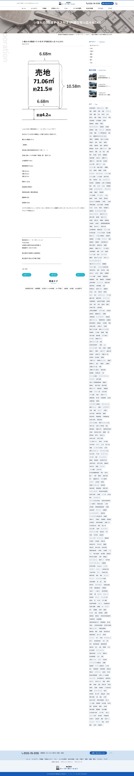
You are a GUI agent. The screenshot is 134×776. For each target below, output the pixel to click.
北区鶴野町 (108, 279)
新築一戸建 (99, 161)
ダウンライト (107, 189)
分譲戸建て (99, 388)
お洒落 (104, 170)
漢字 (102, 472)
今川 (107, 531)
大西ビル (91, 591)
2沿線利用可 (92, 619)
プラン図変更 (92, 195)
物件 (100, 348)
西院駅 (109, 348)
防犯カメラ (91, 235)
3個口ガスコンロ (103, 214)
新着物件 (100, 725)
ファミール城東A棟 (99, 666)
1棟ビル (107, 712)
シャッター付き (104, 597)
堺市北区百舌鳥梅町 (103, 491)
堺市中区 (91, 584)
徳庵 (98, 251)
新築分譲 (107, 220)
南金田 (90, 687)
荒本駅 (105, 326)
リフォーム (101, 130)
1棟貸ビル (91, 519)
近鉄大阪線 (91, 709)
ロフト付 (99, 653)
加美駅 (104, 313)
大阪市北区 (108, 130)
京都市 (96, 351)
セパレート (105, 594)
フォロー (98, 569)
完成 (90, 179)
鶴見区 (90, 198)
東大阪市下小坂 (103, 460)
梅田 (90, 186)
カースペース (100, 538)
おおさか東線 (100, 204)
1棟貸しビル (107, 522)
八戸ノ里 (91, 457)
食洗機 (90, 220)
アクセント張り (92, 267)
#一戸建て (59, 288)
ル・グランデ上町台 (98, 447)
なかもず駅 (91, 164)
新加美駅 (107, 204)
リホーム (100, 603)
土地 (23, 269)
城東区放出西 (92, 653)
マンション (91, 722)
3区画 (90, 114)
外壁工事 (91, 547)
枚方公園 (104, 703)
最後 (95, 410)
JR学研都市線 (92, 229)
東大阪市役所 (92, 108)
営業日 (101, 273)
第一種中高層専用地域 (94, 472)
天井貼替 (97, 541)
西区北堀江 (103, 369)
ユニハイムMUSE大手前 (94, 500)
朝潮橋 (101, 220)
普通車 (90, 460)
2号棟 (90, 304)
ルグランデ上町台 (93, 422)
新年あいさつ (99, 288)
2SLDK (95, 207)
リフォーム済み (92, 715)
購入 (91, 60)
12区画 (104, 120)
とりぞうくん (97, 672)
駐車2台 (91, 672)
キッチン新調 (92, 176)
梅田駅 (97, 217)
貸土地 (97, 398)
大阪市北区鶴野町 (93, 310)
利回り (105, 690)
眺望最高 (103, 519)
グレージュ (98, 510)
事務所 (94, 111)
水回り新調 (98, 379)
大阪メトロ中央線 (104, 139)
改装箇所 (108, 320)
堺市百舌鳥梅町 (99, 522)
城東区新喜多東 (92, 550)
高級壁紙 (104, 264)
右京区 (104, 348)
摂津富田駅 (98, 416)
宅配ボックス (92, 388)
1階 (108, 432)
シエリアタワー (106, 407)
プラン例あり (105, 335)
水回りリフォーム (93, 320)
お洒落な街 (97, 373)
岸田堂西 (100, 613)
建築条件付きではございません (100, 136)
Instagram (99, 566)
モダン (90, 295)
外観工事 (103, 541)
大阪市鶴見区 (92, 251)
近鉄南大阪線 (106, 584)
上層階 (104, 662)
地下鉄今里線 (92, 566)
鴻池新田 (91, 313)
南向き (100, 441)
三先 (90, 136)
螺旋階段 (98, 709)
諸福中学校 (98, 298)
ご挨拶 (97, 528)
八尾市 (94, 725)
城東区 (104, 609)
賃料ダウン (102, 435)
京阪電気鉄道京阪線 (99, 507)
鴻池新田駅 (91, 158)
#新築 (66, 288)
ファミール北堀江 (93, 376)
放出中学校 (104, 547)
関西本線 (91, 631)
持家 (108, 151)
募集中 (99, 475)
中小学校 (106, 441)
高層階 (106, 167)
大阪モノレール (92, 659)
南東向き (97, 616)
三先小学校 (91, 413)
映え (95, 295)
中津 (94, 186)
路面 (107, 332)
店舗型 (98, 606)
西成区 (105, 142)
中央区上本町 (92, 438)
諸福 (95, 114)
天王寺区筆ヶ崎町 (93, 712)
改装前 (90, 391)
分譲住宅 (96, 145)
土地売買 (91, 223)
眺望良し (105, 382)
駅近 (90, 497)
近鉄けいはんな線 (93, 329)
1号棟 (100, 556)
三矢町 (105, 697)
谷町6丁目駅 (99, 463)
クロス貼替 (99, 176)
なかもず (105, 117)
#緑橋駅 (37, 288)
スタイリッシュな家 (93, 531)
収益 (101, 341)
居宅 (96, 142)
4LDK (107, 114)
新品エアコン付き (98, 257)
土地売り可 (97, 354)
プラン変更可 (104, 479)
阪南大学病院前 (100, 700)
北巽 (96, 613)
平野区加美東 (92, 204)
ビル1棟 (107, 666)
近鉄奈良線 (95, 669)
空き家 (107, 722)
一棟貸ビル (99, 326)
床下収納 (107, 560)
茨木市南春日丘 (100, 678)
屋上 (90, 669)
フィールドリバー (103, 457)
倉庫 (102, 718)
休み (96, 647)
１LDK (106, 195)
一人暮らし (97, 591)
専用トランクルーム (93, 451)
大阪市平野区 (92, 282)
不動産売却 (106, 715)
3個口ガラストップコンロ (94, 264)
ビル (105, 345)
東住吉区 (102, 531)
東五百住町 (91, 416)
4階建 (90, 447)
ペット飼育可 (92, 504)
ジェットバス (92, 678)
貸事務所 (91, 130)
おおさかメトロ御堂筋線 (94, 201)
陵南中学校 (91, 575)
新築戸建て (108, 678)
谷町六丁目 (91, 426)
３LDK (103, 186)
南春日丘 (105, 653)
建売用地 (91, 148)
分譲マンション (103, 148)
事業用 (102, 357)
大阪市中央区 (92, 463)
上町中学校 (91, 444)
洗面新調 (91, 239)
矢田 (90, 644)
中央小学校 (91, 454)
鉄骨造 (95, 170)
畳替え (100, 706)
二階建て (102, 363)
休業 (108, 270)
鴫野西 (104, 647)
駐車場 (108, 301)
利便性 (90, 226)
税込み (90, 117)
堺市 (110, 117)
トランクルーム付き (104, 451)
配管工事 (104, 684)
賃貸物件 (108, 235)
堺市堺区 (91, 694)
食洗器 (90, 189)
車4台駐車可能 (97, 641)
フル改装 (97, 332)
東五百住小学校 (97, 432)
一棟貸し (105, 410)
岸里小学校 (105, 488)
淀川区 (99, 155)
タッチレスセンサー (98, 189)
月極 (96, 457)
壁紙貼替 (107, 538)
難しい (90, 475)
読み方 (106, 472)
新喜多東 (101, 535)
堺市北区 (106, 198)
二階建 (107, 507)
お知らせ (91, 273)
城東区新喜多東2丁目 (93, 622)
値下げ (96, 435)
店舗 (90, 111)
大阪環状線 (91, 401)
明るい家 (104, 525)
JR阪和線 (104, 588)
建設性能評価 (104, 644)
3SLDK (90, 207)
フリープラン (100, 195)
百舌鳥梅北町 (106, 603)
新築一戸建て (100, 167)
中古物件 (91, 541)
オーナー (99, 410)
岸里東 (102, 482)
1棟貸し (91, 625)
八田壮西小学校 (105, 569)
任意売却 (97, 718)
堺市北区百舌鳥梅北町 (105, 616)
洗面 (99, 684)
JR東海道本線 (106, 416)
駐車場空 (101, 687)
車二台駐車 (91, 650)
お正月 (96, 273)
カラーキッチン (99, 173)
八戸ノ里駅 (104, 600)
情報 (90, 684)
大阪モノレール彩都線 (103, 675)
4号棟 (101, 637)
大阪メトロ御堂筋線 (106, 183)
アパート (98, 722)
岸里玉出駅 (91, 488)
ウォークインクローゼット (95, 260)
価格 (110, 148)
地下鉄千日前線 (107, 625)
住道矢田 (109, 669)
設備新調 (105, 155)
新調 (98, 270)
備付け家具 (106, 176)
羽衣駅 (90, 594)
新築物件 (91, 248)
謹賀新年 (106, 288)
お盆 (100, 647)
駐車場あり (106, 207)
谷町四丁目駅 (92, 494)
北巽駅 (105, 613)
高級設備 (108, 186)
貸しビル (99, 634)
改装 (96, 130)
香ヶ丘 (107, 700)
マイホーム (108, 111)
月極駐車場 (103, 398)
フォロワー (91, 569)
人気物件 (99, 276)
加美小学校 (107, 282)
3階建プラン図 (105, 354)
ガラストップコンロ (93, 214)
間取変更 (101, 192)
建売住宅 (106, 145)
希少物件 (105, 161)
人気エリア (102, 351)
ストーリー (106, 575)
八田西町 (105, 550)
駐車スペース (104, 394)
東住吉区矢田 (107, 631)
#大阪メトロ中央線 (48, 288)
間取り (107, 304)
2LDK (90, 170)
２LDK (98, 186)
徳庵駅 (99, 170)
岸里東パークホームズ (94, 485)
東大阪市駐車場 (92, 603)
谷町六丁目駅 (100, 438)
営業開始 (107, 273)
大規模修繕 (97, 183)
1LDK (102, 251)
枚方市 (109, 703)
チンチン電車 (92, 276)
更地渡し (91, 142)
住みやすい (96, 226)
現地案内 (102, 279)
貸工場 (108, 622)
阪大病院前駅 (92, 656)
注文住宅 (105, 659)
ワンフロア (91, 379)
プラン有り (101, 712)
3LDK (104, 164)
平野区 (101, 123)
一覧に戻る (53, 275)
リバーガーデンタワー (94, 513)
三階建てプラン (98, 338)
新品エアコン (104, 217)
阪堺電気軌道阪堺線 (105, 223)
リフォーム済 (107, 229)
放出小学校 (97, 547)
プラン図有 (91, 394)
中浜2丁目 (91, 466)
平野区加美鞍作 (102, 628)
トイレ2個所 (92, 469)
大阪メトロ (98, 164)
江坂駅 (95, 687)
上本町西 (97, 482)
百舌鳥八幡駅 (92, 606)
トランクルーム (96, 497)
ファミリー (91, 637)
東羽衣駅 (91, 597)
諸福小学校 (91, 298)
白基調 (90, 192)
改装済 (106, 251)
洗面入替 (91, 647)
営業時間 (98, 703)
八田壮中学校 (92, 572)
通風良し (91, 385)
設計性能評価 (96, 644)
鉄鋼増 (104, 432)
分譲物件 (97, 242)
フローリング (104, 254)
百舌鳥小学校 (105, 572)
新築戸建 (103, 513)
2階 (95, 594)
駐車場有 (91, 332)
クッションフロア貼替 (101, 578)
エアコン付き (102, 310)
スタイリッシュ (101, 295)
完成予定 (95, 179)
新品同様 (91, 183)
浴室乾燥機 (99, 619)
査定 (103, 722)
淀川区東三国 (92, 232)
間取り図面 (91, 697)
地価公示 (91, 151)
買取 (91, 54)
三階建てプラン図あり (94, 369)
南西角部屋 (98, 488)
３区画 (109, 201)
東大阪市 (100, 715)
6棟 (97, 697)
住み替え (91, 718)
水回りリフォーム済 (93, 341)
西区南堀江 (91, 429)
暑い (90, 479)
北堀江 (99, 407)
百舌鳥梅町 (91, 120)
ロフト (99, 659)
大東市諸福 (98, 285)
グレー (98, 572)
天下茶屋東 (98, 120)
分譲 (103, 111)
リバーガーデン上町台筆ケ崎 (95, 516)
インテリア (91, 173)
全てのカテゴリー (94, 45)
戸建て (26, 269)
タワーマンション (105, 404)
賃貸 (107, 108)
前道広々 (91, 351)
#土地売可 (78, 288)
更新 (97, 575)
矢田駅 (100, 631)
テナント (97, 597)
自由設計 (91, 354)
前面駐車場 (91, 398)
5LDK (109, 647)
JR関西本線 (91, 317)
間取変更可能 (102, 320)
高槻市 (104, 413)
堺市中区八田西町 (93, 556)
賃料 (90, 155)
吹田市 (109, 684)
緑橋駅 (105, 245)
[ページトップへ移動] (110, 753)
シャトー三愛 (107, 173)
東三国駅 (108, 232)
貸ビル (90, 641)
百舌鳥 (100, 198)
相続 (91, 57)
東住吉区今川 (92, 544)
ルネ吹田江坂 (108, 687)
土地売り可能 (92, 307)
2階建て (96, 192)
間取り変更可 (92, 245)
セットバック (100, 282)
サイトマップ (78, 762)
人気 (103, 373)
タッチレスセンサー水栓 (100, 211)
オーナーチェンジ (98, 690)
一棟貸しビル (92, 360)
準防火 (100, 207)
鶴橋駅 (90, 690)
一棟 (103, 641)
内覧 (95, 117)
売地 (110, 239)
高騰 (96, 151)
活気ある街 (103, 226)
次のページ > (80, 275)
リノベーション (106, 298)
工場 (107, 641)
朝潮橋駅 (97, 139)
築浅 (99, 525)
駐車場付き (91, 288)
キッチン (107, 606)
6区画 (108, 694)
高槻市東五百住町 (107, 429)
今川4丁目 (99, 544)
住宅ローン (107, 718)
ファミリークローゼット (94, 563)
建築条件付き (96, 479)
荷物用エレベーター (101, 360)
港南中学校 (98, 413)
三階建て (108, 363)
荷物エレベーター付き (103, 329)
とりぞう (91, 482)
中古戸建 (96, 535)
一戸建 (106, 504)
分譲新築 (104, 563)
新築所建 (91, 616)
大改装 (90, 133)
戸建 (98, 304)
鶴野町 (90, 257)
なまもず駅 (91, 528)
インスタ (105, 566)
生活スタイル (98, 681)
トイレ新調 (97, 239)
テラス (97, 444)
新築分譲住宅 (97, 588)
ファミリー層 (92, 167)
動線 (104, 681)
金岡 (90, 706)
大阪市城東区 (92, 581)
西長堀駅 (91, 373)
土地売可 (108, 310)
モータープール (104, 454)
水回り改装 (91, 335)
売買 (97, 279)
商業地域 (91, 242)
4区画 (100, 609)
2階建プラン (104, 158)
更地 (110, 323)
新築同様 (91, 211)
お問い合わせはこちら (107, 3)
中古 (91, 63)
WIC (97, 637)
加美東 (96, 123)
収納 (98, 254)
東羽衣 (90, 600)
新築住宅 (109, 553)
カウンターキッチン (93, 126)
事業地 (97, 401)
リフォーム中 (92, 538)
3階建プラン (92, 161)
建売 (101, 145)
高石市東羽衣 (105, 591)
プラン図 (109, 295)
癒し (101, 581)
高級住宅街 (105, 276)
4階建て (109, 360)
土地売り (97, 223)
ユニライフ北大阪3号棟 (103, 267)
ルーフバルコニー (100, 317)
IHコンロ (99, 594)
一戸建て (104, 201)
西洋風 (105, 292)
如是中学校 (99, 419)
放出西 (103, 672)
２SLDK (91, 613)
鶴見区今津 (99, 229)
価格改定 (108, 317)
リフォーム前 (97, 391)
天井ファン (106, 257)
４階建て (97, 519)
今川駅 (90, 588)
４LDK (102, 444)
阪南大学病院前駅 (93, 675)
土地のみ (98, 158)
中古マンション (100, 108)
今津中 (95, 198)
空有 (95, 475)
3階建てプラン (98, 248)
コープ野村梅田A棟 (102, 133)
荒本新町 (91, 357)
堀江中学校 (104, 385)
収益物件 (102, 126)
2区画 (90, 535)
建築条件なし (98, 313)
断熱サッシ (101, 560)
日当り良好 (104, 391)
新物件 (108, 681)
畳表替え (105, 556)
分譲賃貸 (105, 510)
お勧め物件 (91, 510)
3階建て (91, 139)
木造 (104, 285)
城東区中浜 (99, 245)
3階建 (97, 466)
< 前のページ (26, 275)
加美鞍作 (95, 609)
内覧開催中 (91, 279)
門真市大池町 (100, 504)
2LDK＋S (91, 681)
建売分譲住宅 (92, 323)
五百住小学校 (92, 419)
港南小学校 (105, 475)
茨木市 (108, 672)
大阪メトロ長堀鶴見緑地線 (95, 382)
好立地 (109, 494)
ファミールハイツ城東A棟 (94, 662)
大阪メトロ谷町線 (100, 426)
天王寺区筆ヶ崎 (92, 525)
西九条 (109, 398)
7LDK (98, 656)
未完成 (90, 432)
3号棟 (90, 410)
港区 (109, 133)
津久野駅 (103, 553)
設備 (95, 133)
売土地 (96, 148)
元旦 (95, 292)
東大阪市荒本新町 (93, 345)
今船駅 (90, 145)
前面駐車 (106, 388)
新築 (99, 111)
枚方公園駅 (104, 709)
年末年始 (103, 270)
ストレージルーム (93, 560)
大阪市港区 (99, 307)
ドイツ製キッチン (93, 441)
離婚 (90, 725)
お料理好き (91, 522)
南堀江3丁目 (98, 429)
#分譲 (71, 288)
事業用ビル (91, 363)
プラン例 (91, 338)
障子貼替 (95, 706)
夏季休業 (91, 435)
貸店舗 (107, 126)
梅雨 (96, 631)
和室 (107, 426)
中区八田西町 (96, 553)
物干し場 (107, 444)
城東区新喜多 (92, 634)
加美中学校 (91, 285)
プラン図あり (106, 248)
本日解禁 (105, 323)
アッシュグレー (104, 528)
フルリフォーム (106, 179)
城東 (101, 697)
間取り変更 (91, 217)
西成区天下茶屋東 (101, 301)
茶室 (102, 656)
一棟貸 (100, 345)
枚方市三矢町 (92, 700)
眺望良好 (106, 463)
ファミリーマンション (103, 376)
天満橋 (98, 494)
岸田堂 (104, 634)
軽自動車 (96, 460)
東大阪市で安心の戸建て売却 (31, 258)
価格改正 (99, 323)
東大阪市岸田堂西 (98, 625)
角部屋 (105, 516)
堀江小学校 (97, 385)
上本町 (105, 447)
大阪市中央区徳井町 (106, 500)
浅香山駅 (103, 694)
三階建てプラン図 (93, 366)
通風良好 (109, 519)
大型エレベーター (93, 628)
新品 (97, 363)
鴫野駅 (104, 544)
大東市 (103, 114)
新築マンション (92, 407)
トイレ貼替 (91, 703)
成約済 (103, 304)
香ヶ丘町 (97, 694)
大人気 (98, 600)
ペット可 (104, 494)
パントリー (102, 466)
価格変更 (91, 123)
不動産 (94, 684)
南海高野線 (102, 622)
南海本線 (103, 485)
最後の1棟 (109, 351)
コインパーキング (93, 491)
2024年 (90, 292)
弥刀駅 (105, 706)
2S (102, 606)
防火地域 (97, 357)
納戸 (95, 304)
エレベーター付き (93, 348)
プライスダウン (98, 584)
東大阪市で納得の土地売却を (31, 253)
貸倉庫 (102, 332)
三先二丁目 (99, 469)
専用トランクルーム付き (104, 422)
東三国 (94, 155)
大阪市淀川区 (92, 270)
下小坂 (97, 454)
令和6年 (100, 292)
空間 (105, 581)
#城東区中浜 (29, 288)
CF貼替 (99, 550)
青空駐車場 (102, 669)
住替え (100, 142)
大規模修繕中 (92, 301)
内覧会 (99, 117)
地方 (104, 151)
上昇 (100, 151)
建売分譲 (98, 335)
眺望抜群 (91, 666)
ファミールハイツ (100, 650)
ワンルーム (104, 239)
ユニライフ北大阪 (101, 232)
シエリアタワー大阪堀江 (94, 404)
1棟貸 (100, 366)
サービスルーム (107, 637)
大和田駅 (91, 507)
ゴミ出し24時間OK (100, 235)
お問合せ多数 (92, 326)
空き (90, 609)
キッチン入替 (92, 254)
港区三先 (96, 220)
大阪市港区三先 (104, 242)
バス (110, 550)
